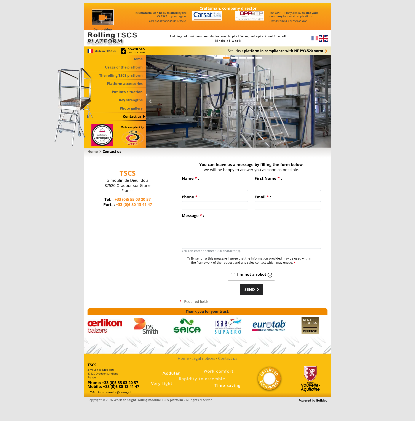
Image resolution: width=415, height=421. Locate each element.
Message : (193, 215)
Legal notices (203, 358)
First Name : (268, 178)
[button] (150, 101)
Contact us (227, 358)
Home (183, 358)
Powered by (312, 400)
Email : (263, 196)
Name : (190, 178)
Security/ (275, 50)
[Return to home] (115, 38)
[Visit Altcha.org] (270, 275)
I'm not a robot (251, 274)
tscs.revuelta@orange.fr (115, 392)
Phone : (191, 196)
